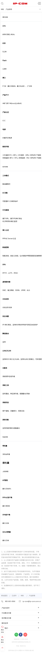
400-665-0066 (9, 601)
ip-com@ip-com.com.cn (31, 601)
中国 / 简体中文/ (21, 646)
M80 (23, 595)
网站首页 (4, 595)
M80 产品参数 (6, 9)
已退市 (14, 595)
